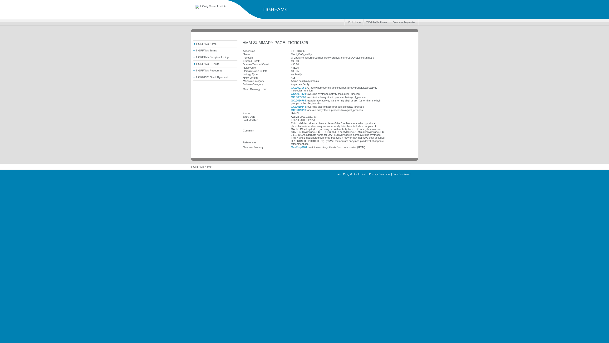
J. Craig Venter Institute (353, 174)
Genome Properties (404, 22)
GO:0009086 (298, 97)
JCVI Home (354, 22)
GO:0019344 (298, 106)
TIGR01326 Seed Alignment (212, 77)
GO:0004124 (298, 93)
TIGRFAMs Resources (209, 70)
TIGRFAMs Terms (206, 50)
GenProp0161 (299, 147)
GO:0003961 (298, 87)
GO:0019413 (298, 110)
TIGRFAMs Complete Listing (212, 57)
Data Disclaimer (402, 174)
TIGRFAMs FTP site (207, 63)
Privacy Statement (379, 174)
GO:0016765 (298, 100)
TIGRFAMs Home (376, 22)
